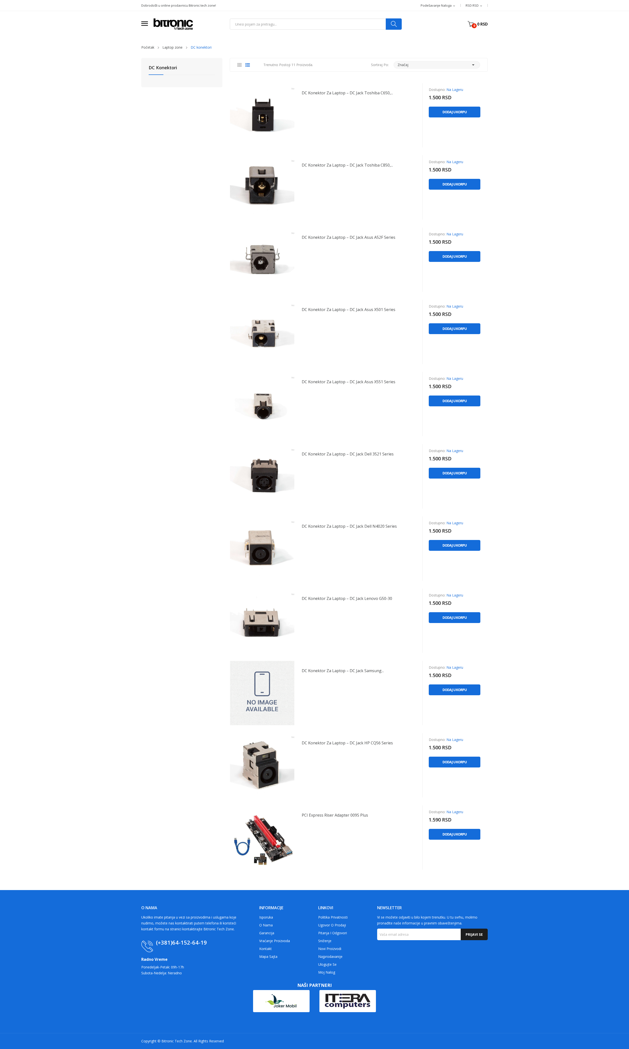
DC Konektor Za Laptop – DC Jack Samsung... (343, 670)
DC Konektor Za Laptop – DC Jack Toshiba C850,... (347, 165)
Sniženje (324, 940)
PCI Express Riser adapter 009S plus (335, 815)
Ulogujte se (327, 964)
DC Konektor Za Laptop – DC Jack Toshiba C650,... (347, 92)
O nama (266, 925)
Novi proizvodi (329, 948)
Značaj (437, 65)
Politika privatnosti (333, 917)
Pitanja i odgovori (332, 933)
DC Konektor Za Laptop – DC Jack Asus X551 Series (348, 381)
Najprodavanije (330, 956)
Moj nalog (326, 972)
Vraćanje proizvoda (274, 940)
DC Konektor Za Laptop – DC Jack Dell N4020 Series (349, 526)
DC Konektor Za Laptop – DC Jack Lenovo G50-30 (347, 598)
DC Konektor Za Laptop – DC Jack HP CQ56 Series (347, 742)
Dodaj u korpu (454, 112)
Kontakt (265, 948)
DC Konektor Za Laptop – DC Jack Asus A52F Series (348, 237)
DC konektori (163, 68)
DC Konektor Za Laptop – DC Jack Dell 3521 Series (348, 454)
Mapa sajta (268, 956)
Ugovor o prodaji (332, 925)
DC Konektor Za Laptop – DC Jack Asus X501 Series (348, 309)
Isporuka (266, 917)
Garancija (266, 933)
